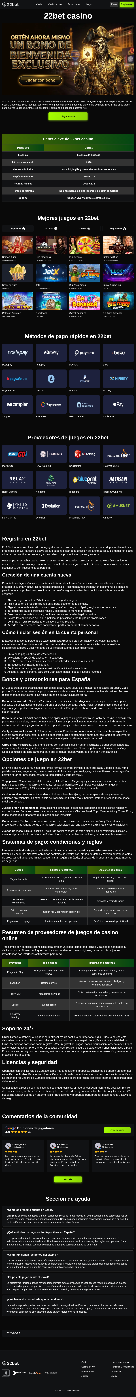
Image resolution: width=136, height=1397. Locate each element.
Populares (16, 228)
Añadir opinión (117, 1130)
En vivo (49, 228)
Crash (83, 228)
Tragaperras (116, 228)
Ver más (68, 1179)
